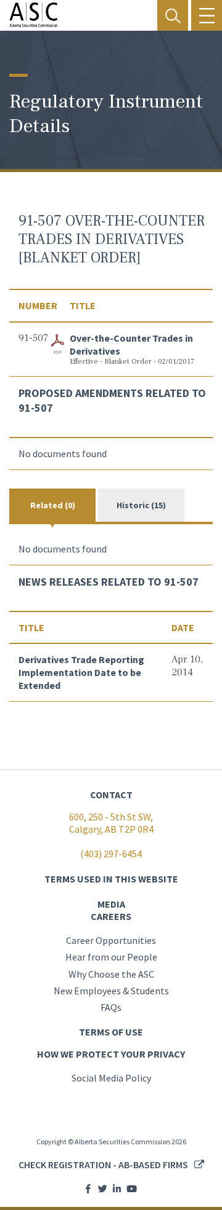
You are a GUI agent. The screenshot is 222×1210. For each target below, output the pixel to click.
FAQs (111, 1007)
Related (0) (52, 505)
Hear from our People (111, 957)
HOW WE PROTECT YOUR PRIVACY (111, 1054)
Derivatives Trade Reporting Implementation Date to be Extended (81, 672)
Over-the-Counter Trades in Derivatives (131, 344)
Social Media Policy (111, 1078)
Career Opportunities (111, 940)
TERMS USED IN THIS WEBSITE (111, 879)
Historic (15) (141, 505)
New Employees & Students (111, 990)
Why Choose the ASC (111, 974)
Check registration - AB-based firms (103, 1164)
